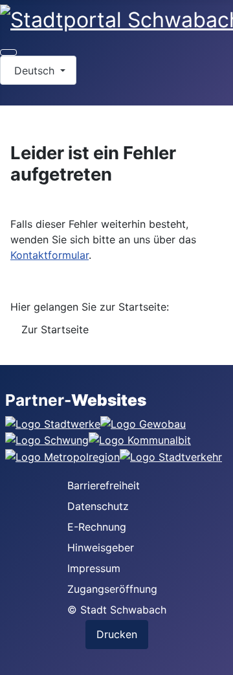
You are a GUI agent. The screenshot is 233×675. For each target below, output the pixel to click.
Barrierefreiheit (103, 485)
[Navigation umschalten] (8, 52)
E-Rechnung (96, 526)
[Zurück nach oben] (217, 659)
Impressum (93, 568)
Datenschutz (98, 506)
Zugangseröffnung (112, 588)
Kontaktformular (49, 255)
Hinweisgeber (100, 547)
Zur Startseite (55, 329)
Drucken (116, 634)
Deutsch (34, 70)
